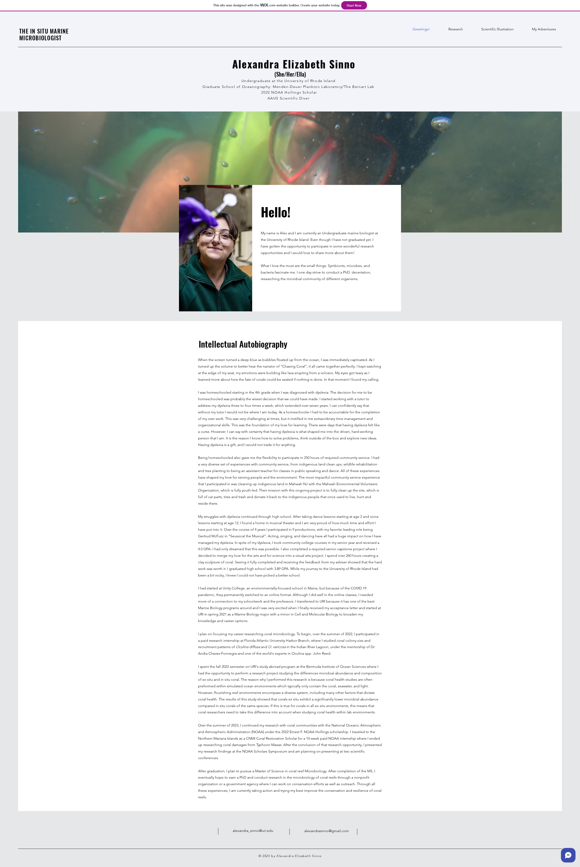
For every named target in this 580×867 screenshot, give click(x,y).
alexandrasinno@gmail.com (326, 831)
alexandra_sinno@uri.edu (253, 830)
